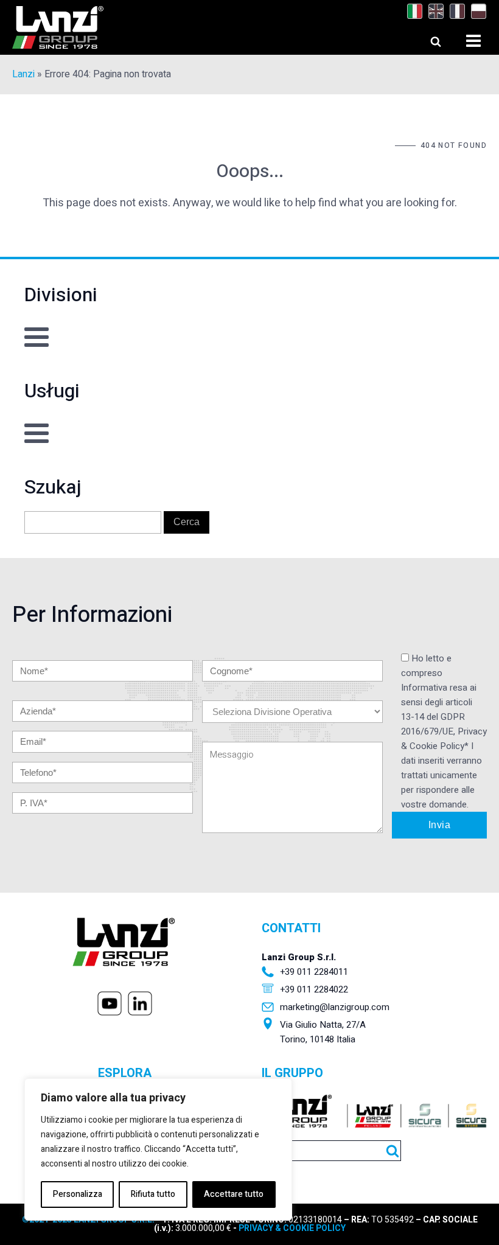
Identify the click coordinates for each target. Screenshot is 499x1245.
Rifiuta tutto (153, 1194)
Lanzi (23, 74)
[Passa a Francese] (454, 12)
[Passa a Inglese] (433, 12)
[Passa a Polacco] (475, 12)
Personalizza (77, 1194)
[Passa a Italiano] (411, 12)
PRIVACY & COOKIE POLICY (291, 1228)
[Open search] (424, 38)
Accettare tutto (233, 1194)
